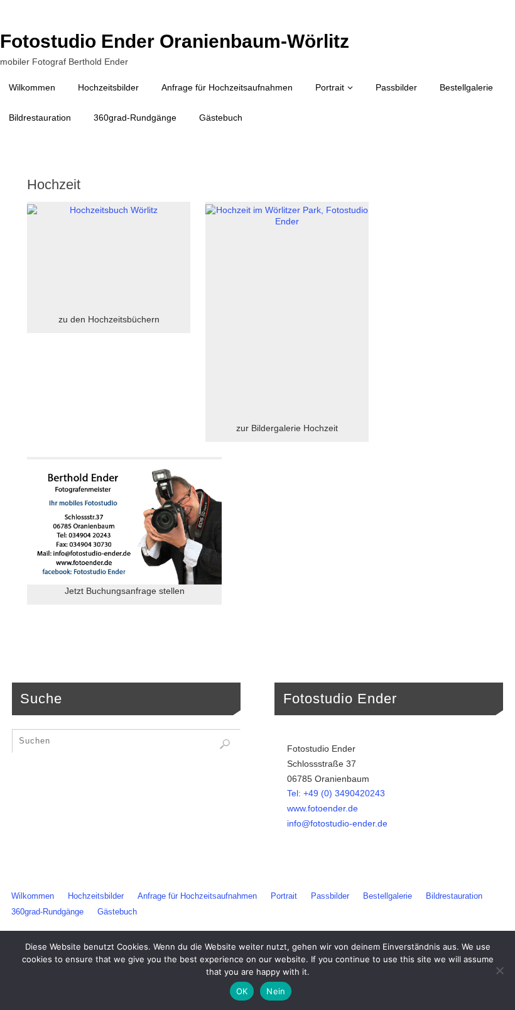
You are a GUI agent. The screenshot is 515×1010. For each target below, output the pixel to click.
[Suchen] (225, 744)
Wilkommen (32, 896)
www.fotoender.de (322, 808)
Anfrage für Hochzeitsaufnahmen (197, 896)
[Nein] (499, 970)
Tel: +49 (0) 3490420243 (336, 793)
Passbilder (330, 896)
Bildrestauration (454, 896)
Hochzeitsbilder (96, 896)
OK (242, 991)
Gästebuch (117, 912)
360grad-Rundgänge (47, 912)
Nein (275, 991)
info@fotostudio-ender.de (337, 823)
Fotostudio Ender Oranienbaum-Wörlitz (174, 41)
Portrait (284, 896)
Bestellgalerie (387, 896)
